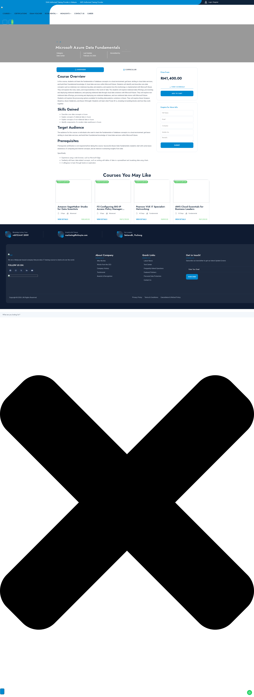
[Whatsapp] (249, 692)
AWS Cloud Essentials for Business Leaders (189, 207)
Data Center (61, 56)
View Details (63, 219)
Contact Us (147, 280)
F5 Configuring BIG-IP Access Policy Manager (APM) (109, 207)
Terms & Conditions (151, 297)
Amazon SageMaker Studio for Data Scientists (73, 207)
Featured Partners (150, 272)
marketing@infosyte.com (76, 235)
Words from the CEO (104, 265)
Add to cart (177, 93)
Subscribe (192, 277)
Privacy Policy (137, 297)
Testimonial (101, 272)
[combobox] (127, 314)
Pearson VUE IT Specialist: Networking (150, 207)
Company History (103, 268)
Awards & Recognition (104, 276)
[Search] (2, 691)
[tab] (80, 69)
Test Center (148, 265)
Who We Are (101, 261)
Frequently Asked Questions (154, 268)
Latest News (148, 261)
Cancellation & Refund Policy (171, 297)
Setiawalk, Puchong (133, 235)
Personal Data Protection (152, 276)
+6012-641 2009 (21, 235)
